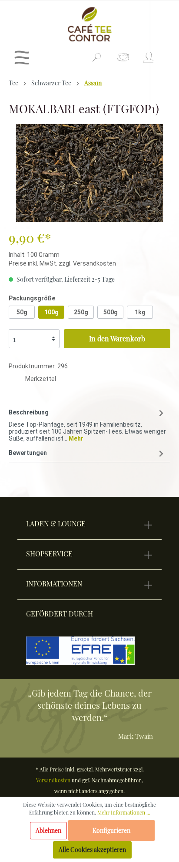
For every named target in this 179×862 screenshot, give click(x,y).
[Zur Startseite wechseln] (89, 24)
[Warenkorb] (164, 54)
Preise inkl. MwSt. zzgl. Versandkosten (62, 263)
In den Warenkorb (117, 338)
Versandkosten (53, 780)
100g (51, 312)
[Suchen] (96, 61)
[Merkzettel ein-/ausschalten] (17, 380)
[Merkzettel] (123, 60)
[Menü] (21, 60)
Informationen (54, 583)
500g (110, 312)
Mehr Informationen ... (123, 812)
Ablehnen (48, 830)
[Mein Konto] (147, 60)
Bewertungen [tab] (28, 452)
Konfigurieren (111, 830)
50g (22, 312)
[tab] (87, 423)
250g (81, 312)
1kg (140, 312)
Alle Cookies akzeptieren (92, 849)
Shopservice (49, 553)
